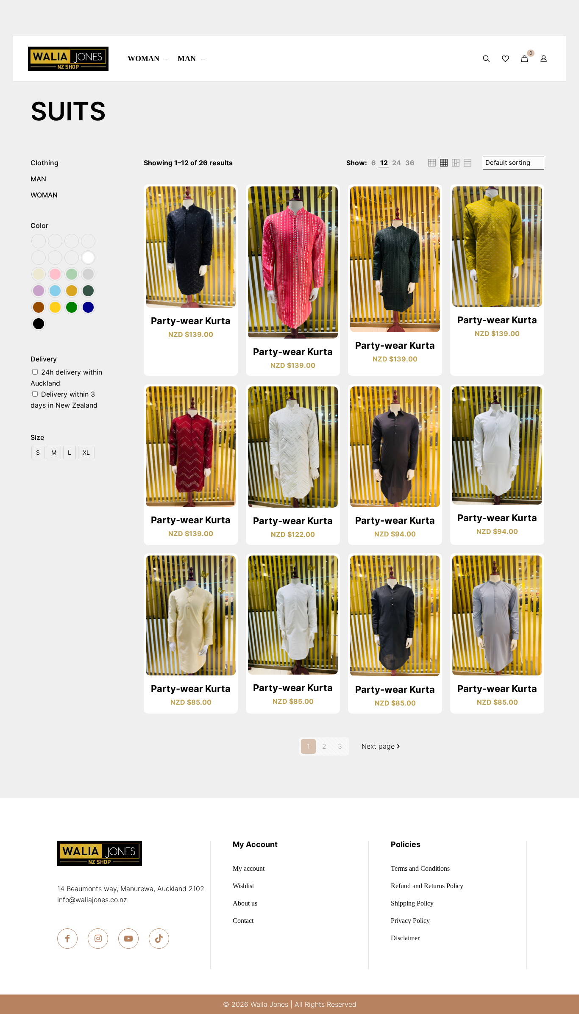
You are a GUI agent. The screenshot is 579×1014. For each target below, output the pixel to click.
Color (39, 225)
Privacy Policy (410, 920)
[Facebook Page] (67, 938)
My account (248, 868)
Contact (243, 920)
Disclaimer (405, 938)
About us (245, 903)
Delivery (44, 359)
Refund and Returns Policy (427, 886)
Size (37, 437)
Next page (378, 746)
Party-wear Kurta (191, 320)
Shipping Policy (412, 903)
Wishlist (243, 886)
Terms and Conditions (420, 868)
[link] (373, 162)
